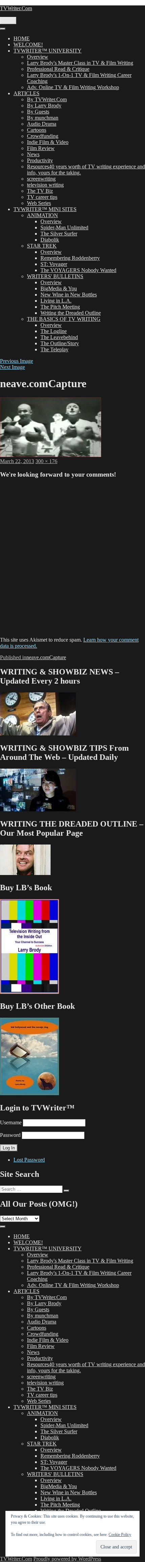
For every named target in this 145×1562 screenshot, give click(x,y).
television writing (45, 185)
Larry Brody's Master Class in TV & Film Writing (80, 63)
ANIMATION (42, 215)
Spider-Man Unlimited (64, 227)
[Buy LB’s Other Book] (29, 1093)
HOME (21, 38)
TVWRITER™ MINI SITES (45, 209)
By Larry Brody (44, 105)
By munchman (42, 118)
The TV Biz (40, 191)
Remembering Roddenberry (70, 258)
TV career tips (42, 197)
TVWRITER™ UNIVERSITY (47, 51)
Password (10, 1135)
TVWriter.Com (16, 8)
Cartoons (36, 130)
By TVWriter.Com (47, 99)
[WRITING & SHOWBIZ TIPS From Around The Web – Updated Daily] (38, 809)
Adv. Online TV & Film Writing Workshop (73, 87)
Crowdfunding (42, 136)
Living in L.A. (55, 301)
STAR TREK (42, 246)
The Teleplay (54, 349)
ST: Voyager (53, 264)
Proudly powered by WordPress (67, 1559)
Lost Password (29, 1160)
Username (11, 1122)
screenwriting (41, 179)
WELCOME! (28, 44)
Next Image (12, 367)
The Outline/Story (59, 343)
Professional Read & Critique (58, 69)
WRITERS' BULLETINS (55, 276)
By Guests (38, 111)
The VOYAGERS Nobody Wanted (78, 270)
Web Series (39, 203)
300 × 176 (46, 461)
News (33, 154)
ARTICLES (26, 93)
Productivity (40, 160)
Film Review (41, 148)
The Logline (53, 331)
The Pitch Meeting (60, 307)
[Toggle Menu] (2, 29)
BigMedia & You (58, 288)
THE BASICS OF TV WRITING (63, 319)
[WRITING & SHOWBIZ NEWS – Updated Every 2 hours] (38, 733)
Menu (8, 20)
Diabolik (49, 240)
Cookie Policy (120, 1534)
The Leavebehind (59, 337)
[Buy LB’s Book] (29, 992)
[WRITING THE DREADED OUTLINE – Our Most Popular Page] (25, 873)
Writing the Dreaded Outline (70, 313)
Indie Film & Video (47, 142)
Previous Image (16, 361)
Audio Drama (41, 124)
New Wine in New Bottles (68, 294)
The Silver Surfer (58, 233)
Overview (37, 57)
